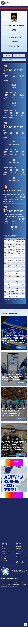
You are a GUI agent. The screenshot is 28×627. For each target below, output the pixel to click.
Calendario (18, 548)
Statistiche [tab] (7, 55)
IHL (2, 546)
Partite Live (14, 7)
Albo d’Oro (18, 553)
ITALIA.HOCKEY (15, 461)
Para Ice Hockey (5, 552)
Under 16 (4, 555)
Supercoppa (4, 558)
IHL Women (4, 550)
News (17, 550)
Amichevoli (18, 546)
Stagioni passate (19, 552)
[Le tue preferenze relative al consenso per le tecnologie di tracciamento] (25, 624)
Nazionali (18, 545)
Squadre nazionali (20, 555)
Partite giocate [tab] (19, 55)
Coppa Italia (4, 560)
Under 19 (4, 553)
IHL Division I (5, 548)
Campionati (4, 543)
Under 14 (4, 557)
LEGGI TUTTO (21, 347)
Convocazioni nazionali (21, 557)
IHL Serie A (4, 545)
